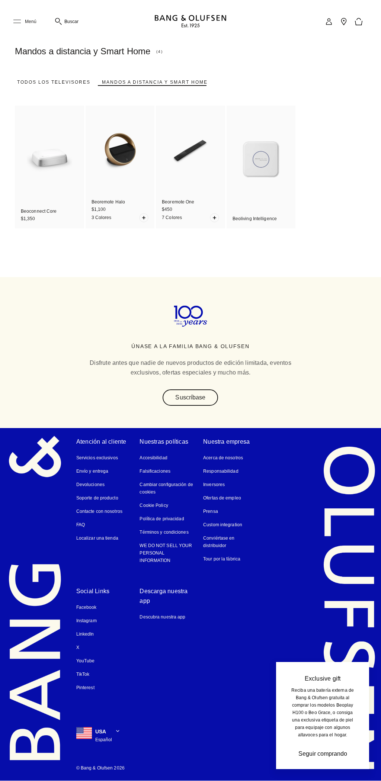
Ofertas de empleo (222, 498)
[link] (329, 22)
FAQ (80, 524)
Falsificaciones (155, 471)
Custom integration (222, 524)
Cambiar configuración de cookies (166, 488)
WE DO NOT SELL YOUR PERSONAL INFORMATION (166, 553)
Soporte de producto (97, 498)
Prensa (210, 511)
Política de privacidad (162, 518)
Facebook (86, 607)
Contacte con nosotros (99, 511)
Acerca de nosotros (223, 457)
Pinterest (85, 687)
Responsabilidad (220, 471)
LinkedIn (85, 634)
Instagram (86, 620)
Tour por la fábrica (221, 559)
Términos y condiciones (164, 532)
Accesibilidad (153, 457)
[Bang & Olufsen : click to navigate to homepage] (190, 22)
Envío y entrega (92, 471)
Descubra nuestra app (162, 617)
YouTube (85, 660)
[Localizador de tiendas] (344, 22)
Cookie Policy (154, 505)
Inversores (214, 484)
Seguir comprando (322, 754)
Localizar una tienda (97, 538)
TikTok (83, 674)
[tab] (53, 82)
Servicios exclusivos (97, 457)
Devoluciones (90, 484)
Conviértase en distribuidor (218, 542)
